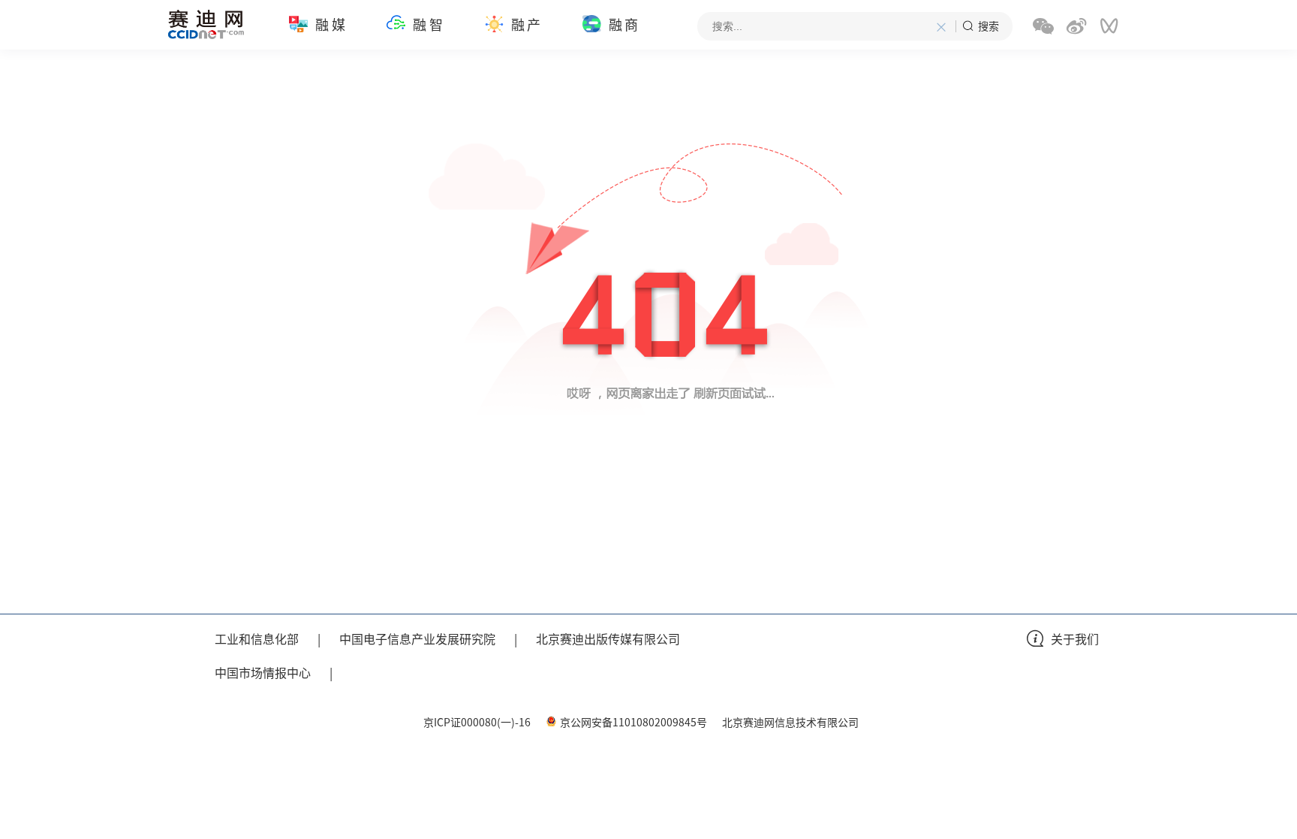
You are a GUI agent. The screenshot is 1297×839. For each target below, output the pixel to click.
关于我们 (1075, 638)
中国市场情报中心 (263, 672)
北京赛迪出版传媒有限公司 (608, 638)
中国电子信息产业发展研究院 (417, 638)
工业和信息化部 (257, 638)
